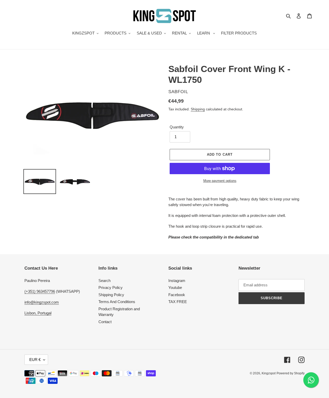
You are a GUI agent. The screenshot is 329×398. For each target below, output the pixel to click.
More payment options (219, 181)
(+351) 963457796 (39, 291)
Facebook (176, 295)
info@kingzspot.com (41, 302)
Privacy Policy (110, 287)
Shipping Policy (111, 295)
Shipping (198, 109)
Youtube (175, 287)
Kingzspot (269, 373)
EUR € (35, 359)
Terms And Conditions (116, 301)
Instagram (176, 280)
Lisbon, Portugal (37, 313)
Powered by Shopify (291, 373)
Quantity (177, 127)
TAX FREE (177, 301)
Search (104, 280)
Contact (105, 322)
